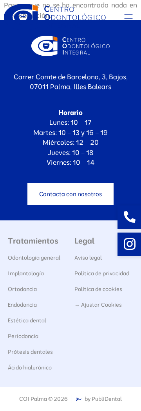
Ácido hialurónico (30, 367)
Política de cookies (98, 289)
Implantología (26, 273)
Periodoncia (23, 336)
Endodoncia (22, 304)
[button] (128, 17)
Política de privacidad (101, 273)
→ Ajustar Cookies (98, 304)
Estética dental (27, 320)
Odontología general (34, 257)
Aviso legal (88, 257)
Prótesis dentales (30, 351)
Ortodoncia (22, 289)
